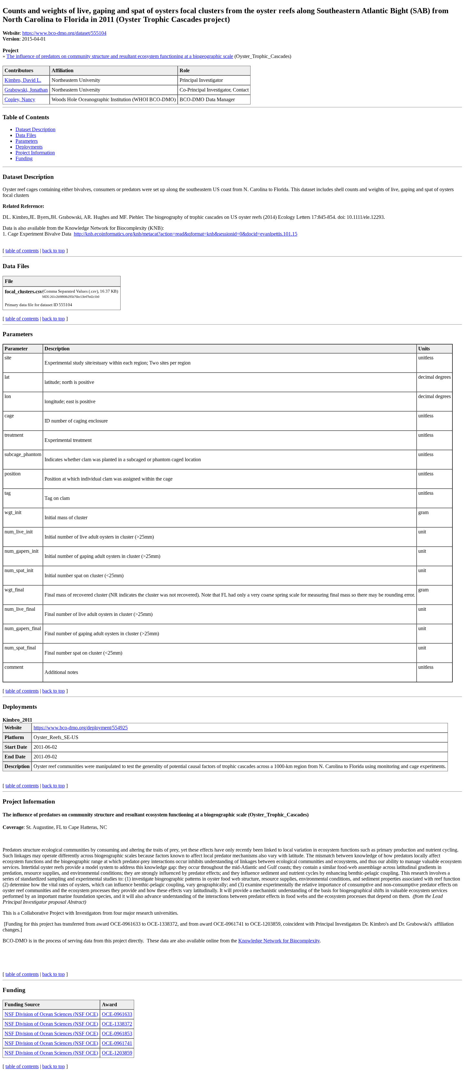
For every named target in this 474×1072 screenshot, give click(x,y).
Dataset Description (35, 129)
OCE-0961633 (117, 1014)
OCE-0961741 (117, 1043)
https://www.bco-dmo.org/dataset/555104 (64, 33)
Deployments (29, 147)
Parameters (26, 141)
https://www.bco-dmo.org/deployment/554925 (81, 727)
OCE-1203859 (117, 1053)
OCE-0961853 (117, 1033)
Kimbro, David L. (23, 80)
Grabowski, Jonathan (26, 90)
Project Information (35, 152)
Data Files (25, 135)
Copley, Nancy (20, 99)
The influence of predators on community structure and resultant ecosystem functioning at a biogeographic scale (119, 56)
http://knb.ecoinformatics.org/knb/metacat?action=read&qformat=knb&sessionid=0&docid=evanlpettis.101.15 (185, 234)
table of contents (22, 250)
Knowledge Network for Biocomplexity (279, 940)
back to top (53, 250)
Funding (24, 158)
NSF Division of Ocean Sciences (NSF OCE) (51, 1014)
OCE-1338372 (117, 1024)
